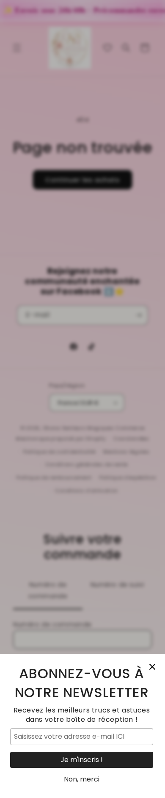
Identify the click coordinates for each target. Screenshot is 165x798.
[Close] (152, 667)
